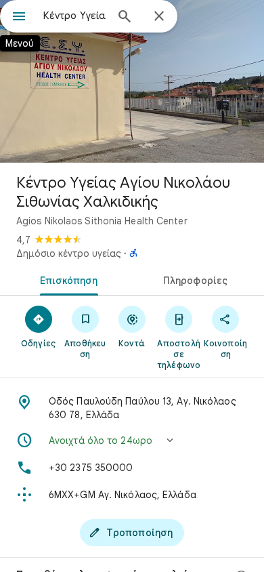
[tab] (66, 279)
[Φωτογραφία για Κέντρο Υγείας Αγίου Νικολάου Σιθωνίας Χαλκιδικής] (132, 81)
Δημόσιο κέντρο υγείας (68, 253)
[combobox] (74, 15)
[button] (132, 440)
